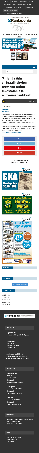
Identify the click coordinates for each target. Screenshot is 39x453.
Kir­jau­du (6, 10)
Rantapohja (5, 109)
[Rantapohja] (19, 23)
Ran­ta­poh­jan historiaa (14, 437)
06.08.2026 (6, 300)
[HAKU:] (19, 71)
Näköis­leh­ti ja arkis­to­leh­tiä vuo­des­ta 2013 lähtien (17, 4)
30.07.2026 (6, 302)
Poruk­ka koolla (8, 7)
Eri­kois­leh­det (30, 7)
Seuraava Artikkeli (18, 162)
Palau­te (31, 1)
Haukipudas (5, 111)
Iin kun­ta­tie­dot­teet (19, 7)
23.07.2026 (6, 304)
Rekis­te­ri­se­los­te (12, 439)
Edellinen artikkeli (21, 160)
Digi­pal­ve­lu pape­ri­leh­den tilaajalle (13, 13)
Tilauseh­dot (10, 442)
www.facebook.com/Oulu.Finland (11, 132)
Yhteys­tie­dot (23, 1)
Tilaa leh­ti (6, 1)
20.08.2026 (6, 295)
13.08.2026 (6, 297)
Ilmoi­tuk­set (15, 1)
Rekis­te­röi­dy (13, 10)
